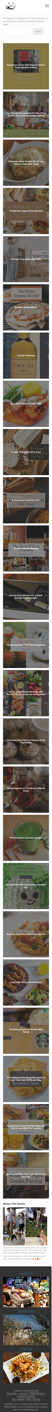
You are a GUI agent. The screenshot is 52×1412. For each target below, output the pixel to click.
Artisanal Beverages (26, 1311)
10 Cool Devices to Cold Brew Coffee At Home (26, 789)
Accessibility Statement (26, 1396)
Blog (13, 1399)
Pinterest (36, 1399)
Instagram (21, 1399)
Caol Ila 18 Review (26, 355)
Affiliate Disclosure (37, 1393)
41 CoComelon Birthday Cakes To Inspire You (26, 886)
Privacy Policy (12, 1393)
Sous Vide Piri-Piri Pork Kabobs (26, 982)
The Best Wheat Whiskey (26, 548)
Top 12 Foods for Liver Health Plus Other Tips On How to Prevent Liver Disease (26, 114)
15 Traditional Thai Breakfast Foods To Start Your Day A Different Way (26, 1078)
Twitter (28, 1399)
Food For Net (33, 1390)
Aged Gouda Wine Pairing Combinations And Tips (26, 1175)
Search (38, 31)
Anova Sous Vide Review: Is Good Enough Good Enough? (26, 596)
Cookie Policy (23, 1393)
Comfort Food (26, 1348)
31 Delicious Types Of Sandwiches (26, 211)
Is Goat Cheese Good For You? (26, 452)
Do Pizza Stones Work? (26, 307)
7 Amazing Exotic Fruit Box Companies (26, 645)
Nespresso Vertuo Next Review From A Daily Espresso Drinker (26, 66)
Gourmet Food (26, 1273)
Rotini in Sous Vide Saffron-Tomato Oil (26, 934)
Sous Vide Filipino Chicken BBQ (26, 404)
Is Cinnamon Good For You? (26, 500)
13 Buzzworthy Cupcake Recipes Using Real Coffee (26, 741)
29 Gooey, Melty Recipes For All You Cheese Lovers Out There (26, 162)
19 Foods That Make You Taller (26, 259)
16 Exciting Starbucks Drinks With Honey (26, 1030)
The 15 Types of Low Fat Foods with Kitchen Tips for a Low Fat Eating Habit (25, 693)
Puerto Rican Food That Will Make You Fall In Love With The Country (26, 1127)
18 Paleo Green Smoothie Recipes (26, 838)
